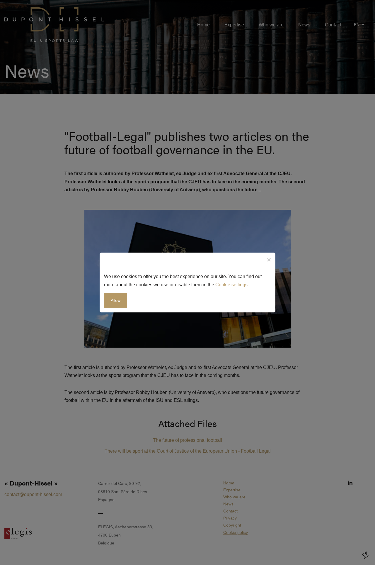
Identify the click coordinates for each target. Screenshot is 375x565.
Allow (115, 300)
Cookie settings (231, 284)
